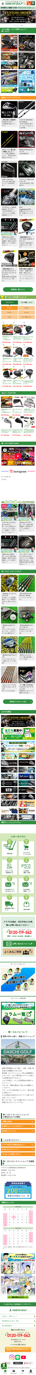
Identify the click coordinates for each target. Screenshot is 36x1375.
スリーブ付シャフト (27, 317)
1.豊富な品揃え (7, 1121)
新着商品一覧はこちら (18, 289)
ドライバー (9, 307)
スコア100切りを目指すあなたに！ (13, 1144)
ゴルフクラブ (9, 302)
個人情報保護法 (7, 1325)
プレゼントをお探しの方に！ (12, 1154)
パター (9, 317)
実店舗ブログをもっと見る (18, 701)
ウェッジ (26, 312)
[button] (15, 25)
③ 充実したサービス (9, 1131)
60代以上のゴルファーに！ (11, 1149)
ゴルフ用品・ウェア (26, 302)
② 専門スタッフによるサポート (12, 1126)
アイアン (9, 312)
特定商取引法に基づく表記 (10, 1321)
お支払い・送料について (9, 1316)
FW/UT (26, 308)
